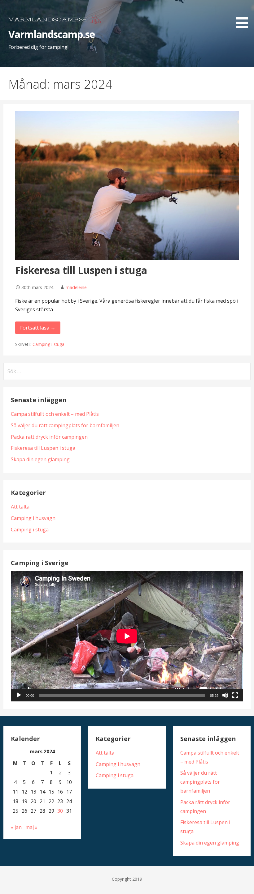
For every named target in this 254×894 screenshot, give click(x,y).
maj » (31, 827)
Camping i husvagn (33, 518)
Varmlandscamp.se (51, 34)
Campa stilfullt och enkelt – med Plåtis (55, 414)
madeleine (76, 287)
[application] (127, 636)
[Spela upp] (19, 695)
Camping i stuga (48, 344)
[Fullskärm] (235, 695)
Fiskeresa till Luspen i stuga (81, 270)
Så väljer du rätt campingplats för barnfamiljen (65, 425)
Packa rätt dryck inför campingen (49, 436)
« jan (16, 827)
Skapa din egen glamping (40, 459)
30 (60, 810)
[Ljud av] (225, 695)
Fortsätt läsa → (37, 327)
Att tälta (20, 506)
